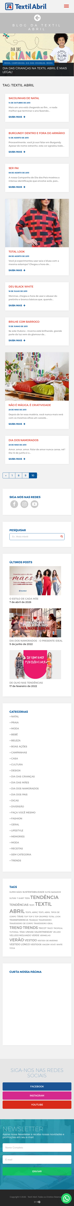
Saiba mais (16, 116)
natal (15, 716)
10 (33, 475)
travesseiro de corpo (21, 923)
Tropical (58, 928)
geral (15, 824)
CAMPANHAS (19, 752)
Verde (35, 935)
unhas (29, 931)
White (59, 944)
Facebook (37, 1086)
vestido (31, 940)
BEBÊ (14, 734)
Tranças (33, 920)
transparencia (18, 919)
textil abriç (31, 912)
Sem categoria (21, 854)
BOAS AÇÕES (19, 746)
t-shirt (20, 898)
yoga (12, 948)
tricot (42, 928)
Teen (27, 898)
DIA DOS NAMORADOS (25, 788)
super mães (15, 892)
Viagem (46, 944)
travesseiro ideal (43, 923)
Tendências (19, 904)
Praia (15, 722)
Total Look (55, 916)
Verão (16, 939)
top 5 (31, 916)
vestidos (35, 944)
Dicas (15, 800)
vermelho (45, 935)
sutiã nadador (53, 892)
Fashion (16, 818)
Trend (15, 927)
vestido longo (19, 944)
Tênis (22, 932)
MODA (15, 842)
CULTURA (17, 764)
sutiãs (12, 898)
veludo (57, 932)
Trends (16, 860)
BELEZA (15, 740)
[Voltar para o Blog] (37, 19)
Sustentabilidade (33, 892)
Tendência (44, 897)
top (26, 916)
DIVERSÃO (17, 806)
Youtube (37, 1104)
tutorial (14, 932)
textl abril (44, 912)
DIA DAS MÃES (20, 782)
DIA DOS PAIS (19, 794)
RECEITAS (17, 848)
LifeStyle (17, 830)
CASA (14, 758)
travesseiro (45, 920)
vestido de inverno (48, 940)
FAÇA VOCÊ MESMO (23, 812)
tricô (50, 928)
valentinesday (43, 931)
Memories (18, 836)
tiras (20, 916)
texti (31, 905)
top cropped (41, 916)
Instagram (37, 1095)
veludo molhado (20, 935)
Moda (15, 728)
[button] (66, 1198)
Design (15, 770)
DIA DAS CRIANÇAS (23, 776)
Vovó (53, 944)
